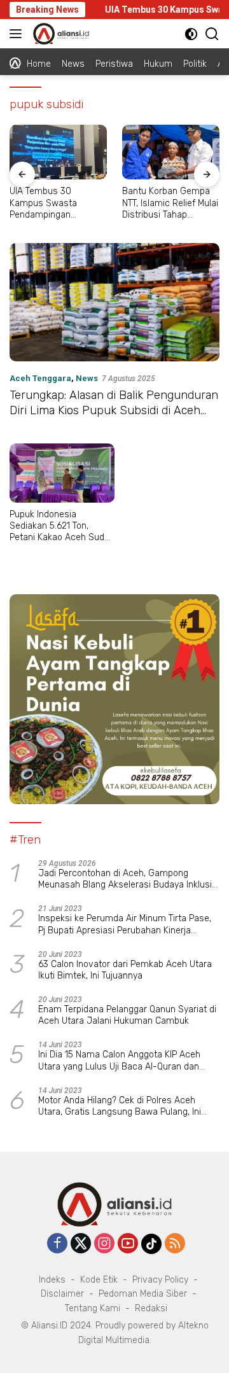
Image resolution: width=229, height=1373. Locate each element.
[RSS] (175, 1244)
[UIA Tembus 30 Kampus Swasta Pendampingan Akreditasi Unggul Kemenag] (58, 152)
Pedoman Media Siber (143, 1293)
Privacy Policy (160, 1279)
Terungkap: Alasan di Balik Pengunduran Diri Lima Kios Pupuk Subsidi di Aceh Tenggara (114, 410)
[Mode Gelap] (191, 34)
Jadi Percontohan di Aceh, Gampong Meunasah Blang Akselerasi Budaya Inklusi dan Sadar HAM (125, 879)
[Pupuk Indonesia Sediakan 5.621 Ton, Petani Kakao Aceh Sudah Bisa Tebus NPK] (62, 473)
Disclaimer (62, 1293)
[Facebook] (57, 1244)
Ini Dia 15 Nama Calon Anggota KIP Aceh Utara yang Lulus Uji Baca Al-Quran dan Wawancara (119, 1060)
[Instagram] (104, 1244)
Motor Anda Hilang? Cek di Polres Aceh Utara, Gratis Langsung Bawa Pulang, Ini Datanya (119, 1106)
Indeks (52, 1279)
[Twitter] (81, 1244)
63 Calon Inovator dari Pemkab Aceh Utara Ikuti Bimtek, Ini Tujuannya (125, 970)
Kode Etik (99, 1279)
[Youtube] (128, 1244)
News (87, 378)
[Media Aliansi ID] (59, 34)
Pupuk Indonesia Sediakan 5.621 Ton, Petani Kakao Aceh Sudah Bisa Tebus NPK (62, 526)
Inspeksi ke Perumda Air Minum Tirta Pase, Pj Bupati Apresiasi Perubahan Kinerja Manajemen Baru (124, 924)
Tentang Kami (92, 1308)
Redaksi (151, 1308)
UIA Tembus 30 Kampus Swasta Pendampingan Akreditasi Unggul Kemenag (45, 203)
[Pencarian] (212, 34)
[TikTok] (151, 1244)
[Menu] (18, 34)
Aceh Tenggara (40, 378)
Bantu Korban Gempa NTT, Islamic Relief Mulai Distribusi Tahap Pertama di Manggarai (170, 203)
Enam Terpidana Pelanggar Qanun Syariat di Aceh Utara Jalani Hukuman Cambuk (127, 1015)
